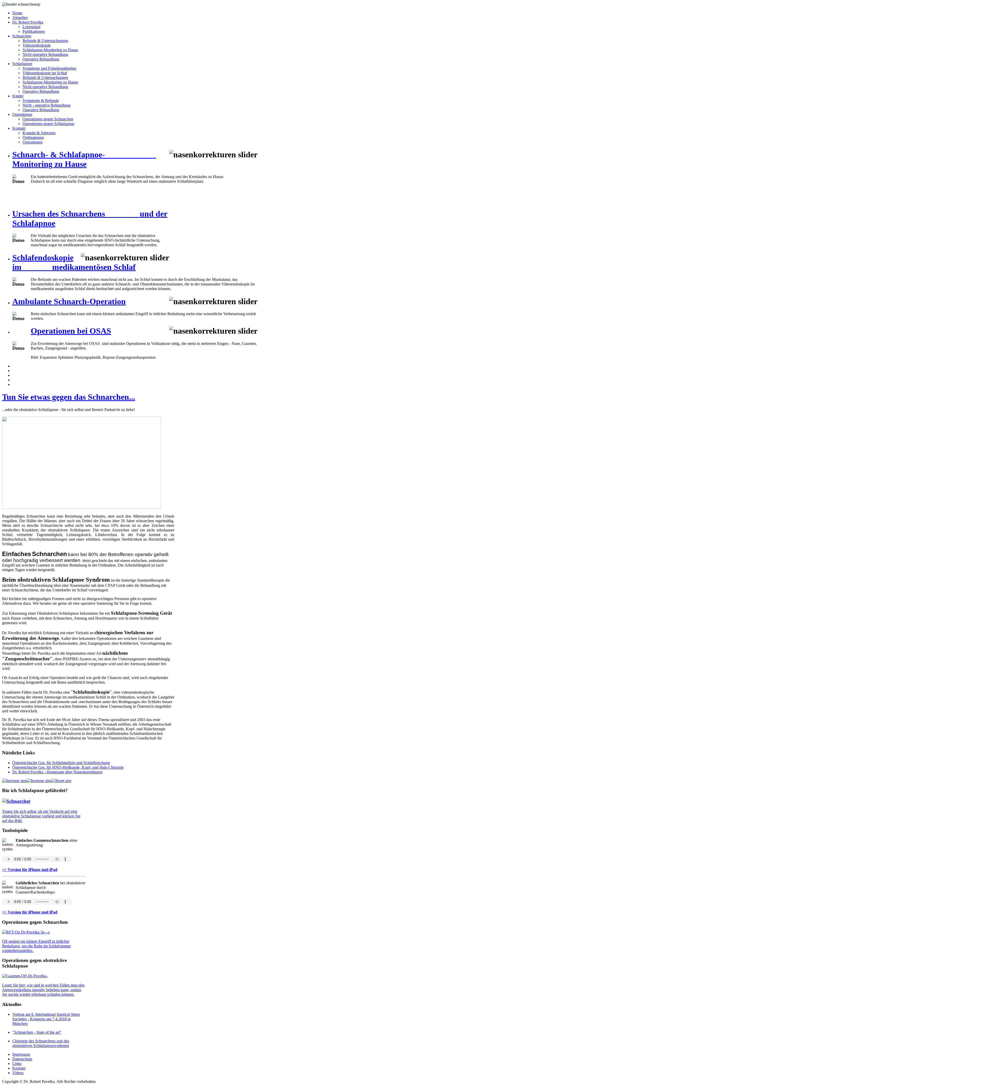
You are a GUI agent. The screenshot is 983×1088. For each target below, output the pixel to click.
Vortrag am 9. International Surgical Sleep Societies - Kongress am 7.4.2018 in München (46, 1019)
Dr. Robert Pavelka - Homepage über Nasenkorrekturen (57, 772)
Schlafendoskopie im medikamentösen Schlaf (74, 262)
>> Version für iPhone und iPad (29, 869)
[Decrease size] (39, 780)
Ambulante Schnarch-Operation (69, 301)
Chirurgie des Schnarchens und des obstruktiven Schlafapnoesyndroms (40, 1043)
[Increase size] (14, 780)
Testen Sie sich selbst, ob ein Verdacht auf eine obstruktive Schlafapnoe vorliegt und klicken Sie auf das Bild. (41, 816)
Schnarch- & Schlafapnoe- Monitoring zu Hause (84, 159)
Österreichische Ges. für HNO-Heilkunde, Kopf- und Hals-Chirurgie (68, 767)
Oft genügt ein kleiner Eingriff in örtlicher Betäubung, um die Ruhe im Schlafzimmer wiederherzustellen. (36, 946)
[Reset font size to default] (61, 780)
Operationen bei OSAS (71, 330)
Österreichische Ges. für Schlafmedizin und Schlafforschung (61, 763)
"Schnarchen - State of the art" (36, 1032)
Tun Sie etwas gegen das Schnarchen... (68, 397)
